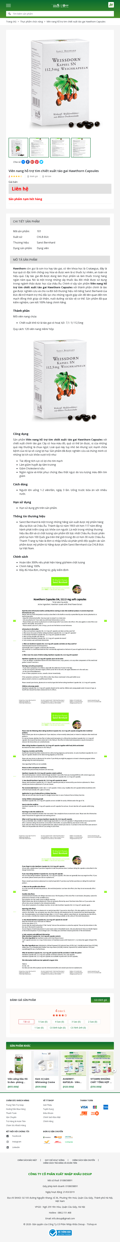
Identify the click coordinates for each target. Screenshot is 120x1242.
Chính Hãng (48, 1121)
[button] (8, 147)
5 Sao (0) (43, 1021)
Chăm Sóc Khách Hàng (16, 1125)
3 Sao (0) (76, 1021)
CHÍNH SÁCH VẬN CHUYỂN (83, 1160)
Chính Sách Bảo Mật (51, 1117)
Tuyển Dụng (48, 1109)
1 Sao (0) (39, 1027)
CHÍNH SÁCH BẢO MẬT (27, 1160)
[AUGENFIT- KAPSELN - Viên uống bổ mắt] (74, 1063)
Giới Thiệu (47, 1105)
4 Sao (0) (59, 1021)
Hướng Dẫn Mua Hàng (15, 1109)
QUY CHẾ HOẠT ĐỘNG (55, 1160)
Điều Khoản (48, 1113)
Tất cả (26, 1021)
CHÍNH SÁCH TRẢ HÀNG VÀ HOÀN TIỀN (60, 1163)
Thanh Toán (11, 1113)
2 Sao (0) (92, 1021)
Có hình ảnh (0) (78, 1027)
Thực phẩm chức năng (31, 21)
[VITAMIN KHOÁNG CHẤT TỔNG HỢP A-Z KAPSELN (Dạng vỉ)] (101, 1063)
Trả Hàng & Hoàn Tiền (16, 1121)
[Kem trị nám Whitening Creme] (46, 1063)
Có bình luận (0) (58, 1027)
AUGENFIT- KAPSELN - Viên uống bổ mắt (71, 1082)
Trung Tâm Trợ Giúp (15, 1105)
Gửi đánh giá (100, 999)
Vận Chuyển (11, 1117)
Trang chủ (11, 21)
